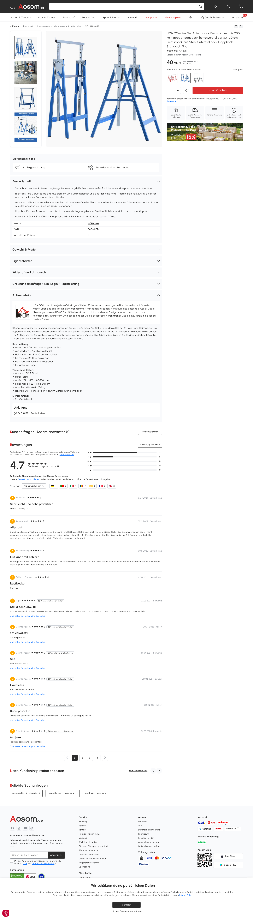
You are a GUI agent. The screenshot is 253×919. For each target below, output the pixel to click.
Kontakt (82, 830)
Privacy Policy (186, 895)
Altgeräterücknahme (89, 862)
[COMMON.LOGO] (31, 6)
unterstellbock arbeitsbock (26, 793)
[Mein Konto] (228, 6)
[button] (86, 181)
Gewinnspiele (173, 17)
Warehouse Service (88, 850)
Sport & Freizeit (111, 17)
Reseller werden (146, 838)
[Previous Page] (67, 758)
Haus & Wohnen (47, 17)
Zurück (15, 26)
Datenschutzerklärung (149, 830)
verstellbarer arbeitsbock (61, 793)
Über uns (142, 821)
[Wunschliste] (215, 6)
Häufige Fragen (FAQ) (89, 834)
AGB (25, 863)
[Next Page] (105, 758)
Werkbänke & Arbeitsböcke (67, 26)
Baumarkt (133, 17)
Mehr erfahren (67, 454)
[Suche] (200, 6)
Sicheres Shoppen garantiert (93, 846)
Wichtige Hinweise (88, 842)
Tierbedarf (69, 17)
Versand (83, 838)
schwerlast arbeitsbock (94, 793)
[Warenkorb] (241, 6)
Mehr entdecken (138, 770)
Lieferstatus (85, 877)
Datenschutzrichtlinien (43, 863)
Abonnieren (56, 855)
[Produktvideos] (26, 73)
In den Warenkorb (217, 90)
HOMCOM (93, 223)
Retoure (83, 825)
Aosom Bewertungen (148, 842)
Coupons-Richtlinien (89, 854)
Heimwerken (43, 26)
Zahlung (83, 821)
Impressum (143, 834)
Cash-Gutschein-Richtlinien (92, 858)
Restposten (152, 17)
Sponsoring (84, 867)
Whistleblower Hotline (149, 846)
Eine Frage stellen (150, 432)
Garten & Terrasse (20, 17)
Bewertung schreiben (150, 444)
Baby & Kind (89, 17)
